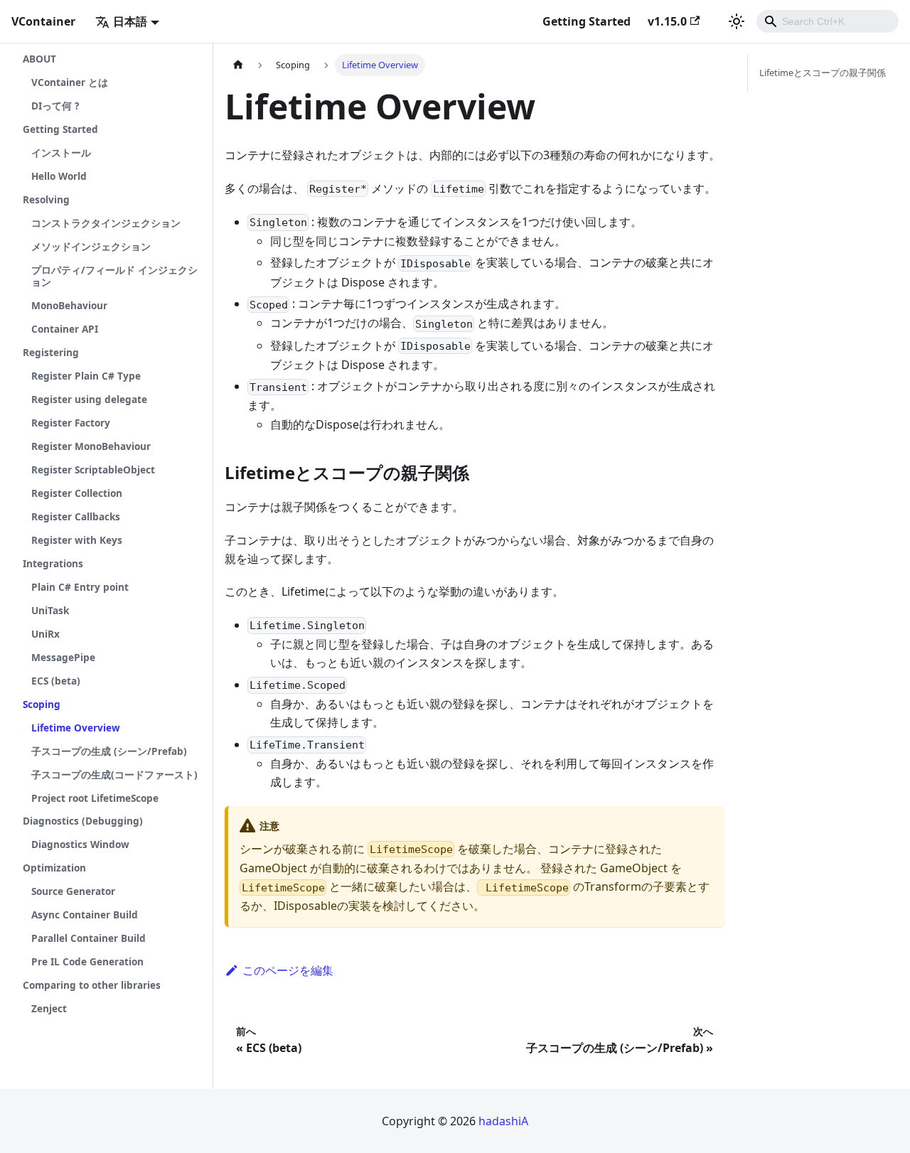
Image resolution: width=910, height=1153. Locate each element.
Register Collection (76, 493)
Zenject (49, 1008)
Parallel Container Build (88, 938)
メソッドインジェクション (91, 246)
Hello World (59, 176)
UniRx (45, 633)
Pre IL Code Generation (87, 961)
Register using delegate (89, 399)
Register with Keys (76, 540)
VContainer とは (69, 82)
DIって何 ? (55, 105)
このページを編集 (287, 970)
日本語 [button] (130, 21)
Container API (64, 329)
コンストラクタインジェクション (106, 223)
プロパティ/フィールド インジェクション (114, 276)
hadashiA (503, 1121)
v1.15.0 (667, 21)
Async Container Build (84, 914)
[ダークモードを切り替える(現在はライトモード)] (736, 21)
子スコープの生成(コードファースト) (114, 774)
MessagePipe (63, 657)
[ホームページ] (238, 65)
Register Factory (70, 422)
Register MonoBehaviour (91, 446)
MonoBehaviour (69, 305)
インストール (61, 152)
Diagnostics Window (80, 844)
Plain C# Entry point (80, 587)
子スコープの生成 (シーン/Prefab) (109, 751)
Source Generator (73, 891)
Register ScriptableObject (93, 469)
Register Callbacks (75, 516)
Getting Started (586, 21)
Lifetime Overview (75, 727)
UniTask (50, 610)
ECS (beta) (55, 680)
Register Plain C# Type (86, 375)
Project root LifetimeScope (95, 798)
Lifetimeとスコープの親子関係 (822, 72)
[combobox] (827, 21)
